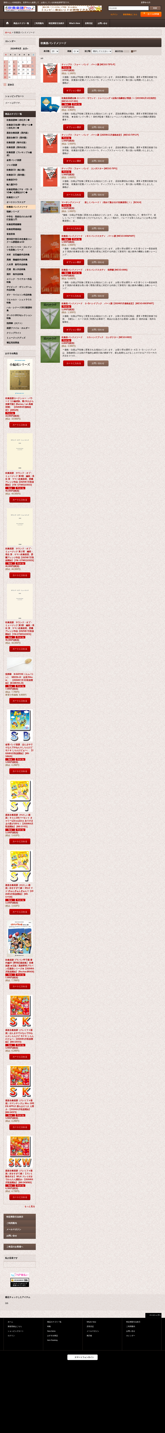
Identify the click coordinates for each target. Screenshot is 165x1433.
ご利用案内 (11, 1223)
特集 (49, 1326)
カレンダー (130, 1336)
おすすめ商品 (52, 1336)
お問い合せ (11, 1235)
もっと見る (29, 1206)
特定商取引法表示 (14, 1217)
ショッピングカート (16, 1331)
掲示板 (89, 1336)
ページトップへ (155, 1315)
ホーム (10, 1322)
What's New (91, 1322)
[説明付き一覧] (134, 51)
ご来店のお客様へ (14, 1246)
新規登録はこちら (130, 14)
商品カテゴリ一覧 (54, 1322)
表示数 (47, 51)
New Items (51, 1331)
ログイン (114, 14)
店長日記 (90, 1326)
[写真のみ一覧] (127, 51)
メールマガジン (13, 1229)
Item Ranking (52, 1340)
